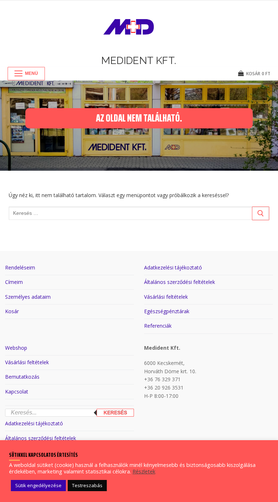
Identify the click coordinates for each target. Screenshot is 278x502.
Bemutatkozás (22, 376)
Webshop (16, 347)
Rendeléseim (20, 267)
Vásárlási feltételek (166, 296)
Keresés (115, 413)
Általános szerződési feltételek (179, 281)
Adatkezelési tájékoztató (173, 267)
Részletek (143, 471)
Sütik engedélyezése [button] (38, 485)
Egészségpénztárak (166, 311)
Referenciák (158, 325)
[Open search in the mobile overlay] (69, 403)
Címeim (14, 281)
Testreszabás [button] (87, 485)
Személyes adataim (28, 296)
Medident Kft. (138, 61)
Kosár (12, 311)
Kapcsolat (16, 391)
